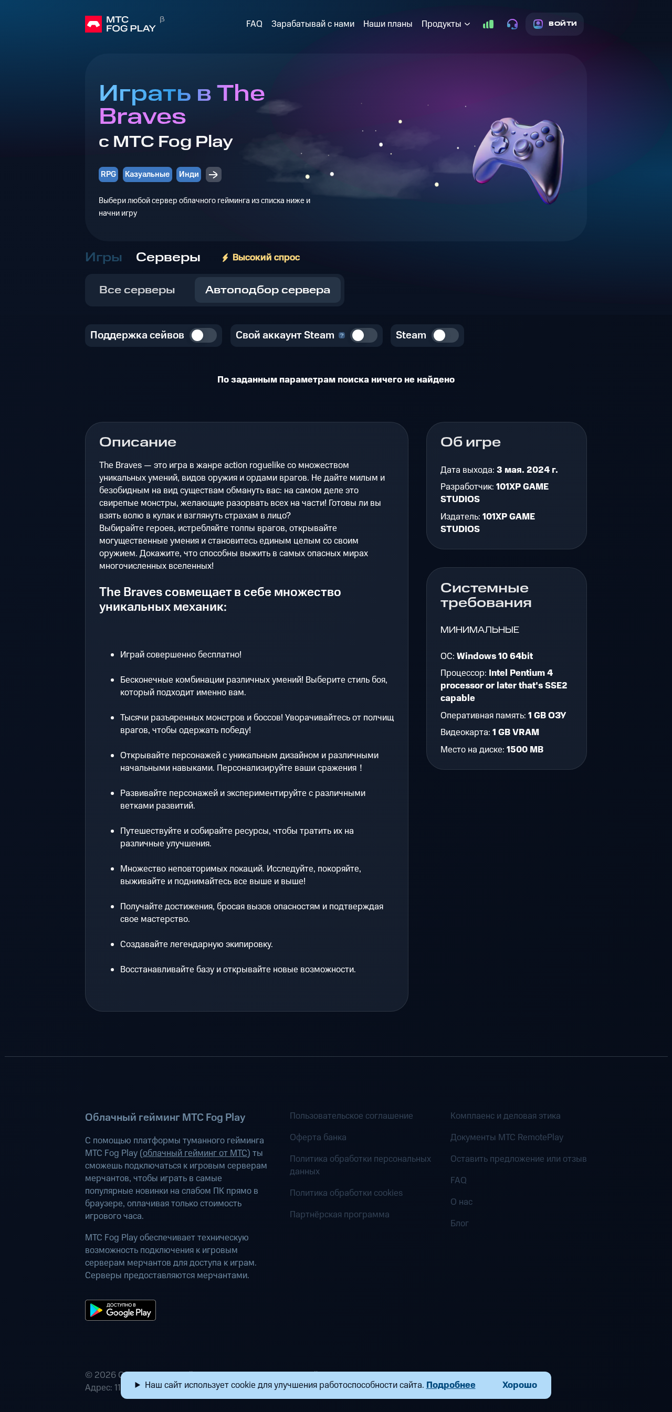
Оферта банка (318, 1137)
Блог (459, 1223)
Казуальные (147, 174)
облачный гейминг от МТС (195, 1153)
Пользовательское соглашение (351, 1116)
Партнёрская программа (340, 1214)
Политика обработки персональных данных (360, 1165)
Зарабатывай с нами (312, 24)
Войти (563, 23)
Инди (189, 174)
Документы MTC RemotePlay (506, 1137)
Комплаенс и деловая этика (505, 1116)
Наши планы (388, 24)
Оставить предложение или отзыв (518, 1159)
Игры (103, 258)
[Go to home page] (163, 24)
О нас (461, 1202)
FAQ (254, 24)
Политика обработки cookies (346, 1193)
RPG (108, 174)
